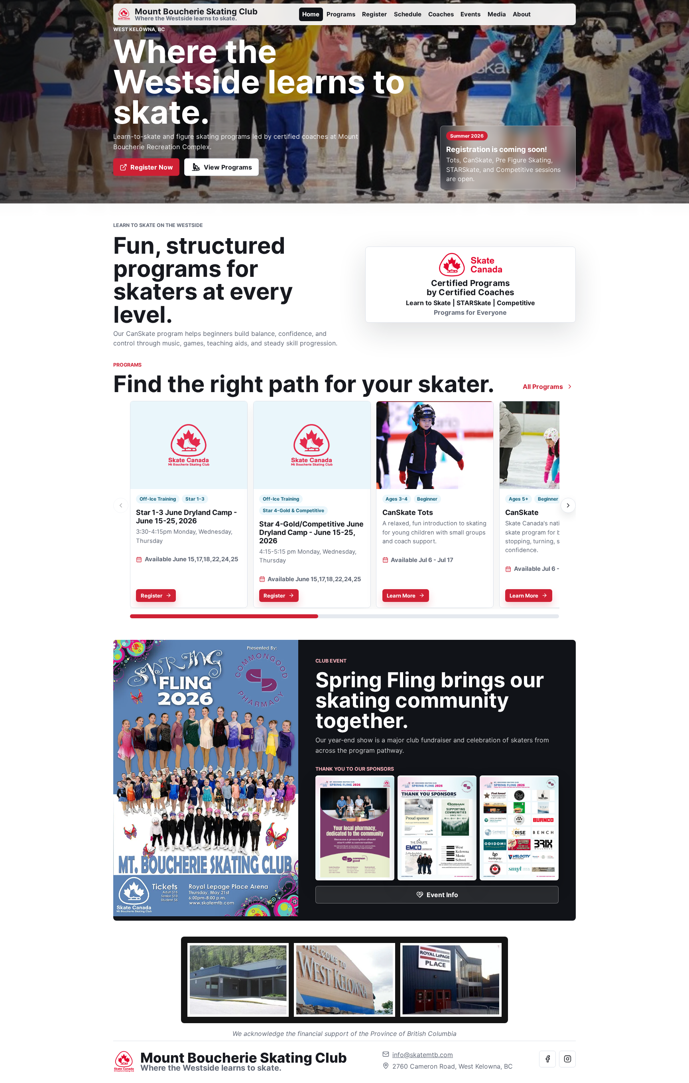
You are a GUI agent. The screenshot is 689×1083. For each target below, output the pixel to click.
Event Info (442, 895)
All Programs (543, 387)
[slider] (344, 616)
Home (310, 14)
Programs (341, 14)
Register (374, 14)
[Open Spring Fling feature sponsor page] (437, 827)
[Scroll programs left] (120, 505)
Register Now (151, 167)
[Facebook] (547, 1059)
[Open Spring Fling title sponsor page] (354, 827)
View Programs (228, 167)
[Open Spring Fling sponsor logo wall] (519, 827)
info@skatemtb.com (422, 1055)
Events (470, 14)
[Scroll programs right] (568, 505)
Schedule (407, 14)
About (522, 14)
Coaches (441, 14)
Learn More (400, 595)
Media (497, 14)
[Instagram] (567, 1059)
